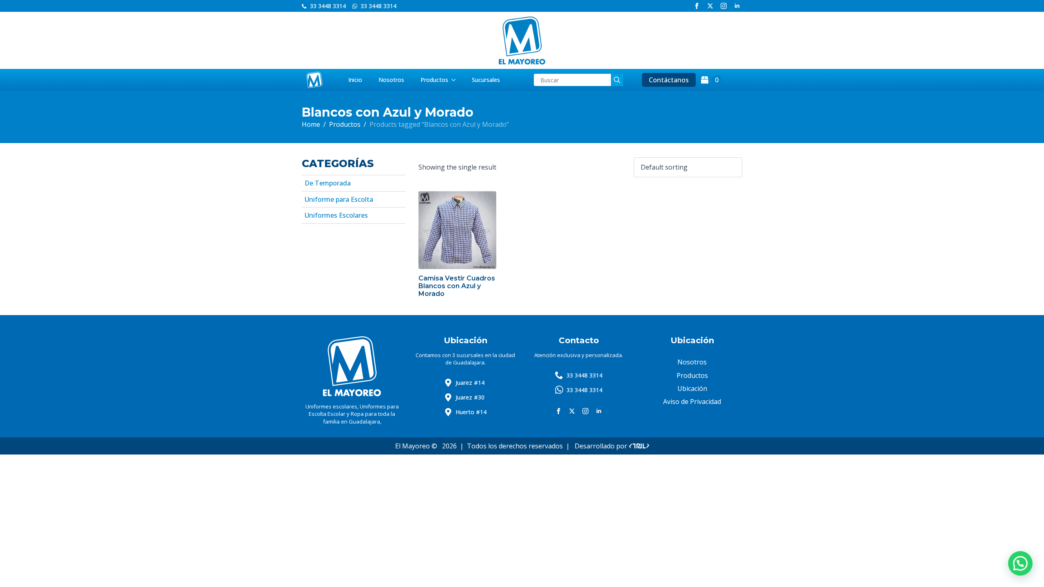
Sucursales (486, 80)
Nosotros (391, 80)
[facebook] (697, 6)
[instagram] (724, 6)
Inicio (355, 80)
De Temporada (328, 183)
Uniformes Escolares (336, 215)
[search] (617, 80)
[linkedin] (737, 6)
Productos (434, 80)
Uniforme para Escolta (339, 199)
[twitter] (710, 6)
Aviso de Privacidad (692, 401)
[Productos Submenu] (456, 80)
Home (311, 124)
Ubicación (692, 388)
